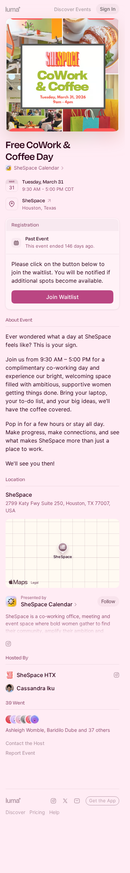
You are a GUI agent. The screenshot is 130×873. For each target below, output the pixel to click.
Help (54, 812)
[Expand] (62, 630)
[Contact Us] (77, 801)
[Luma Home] (13, 9)
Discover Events (72, 9)
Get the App (102, 800)
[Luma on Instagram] (53, 801)
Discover (15, 812)
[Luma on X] (65, 801)
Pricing (37, 812)
